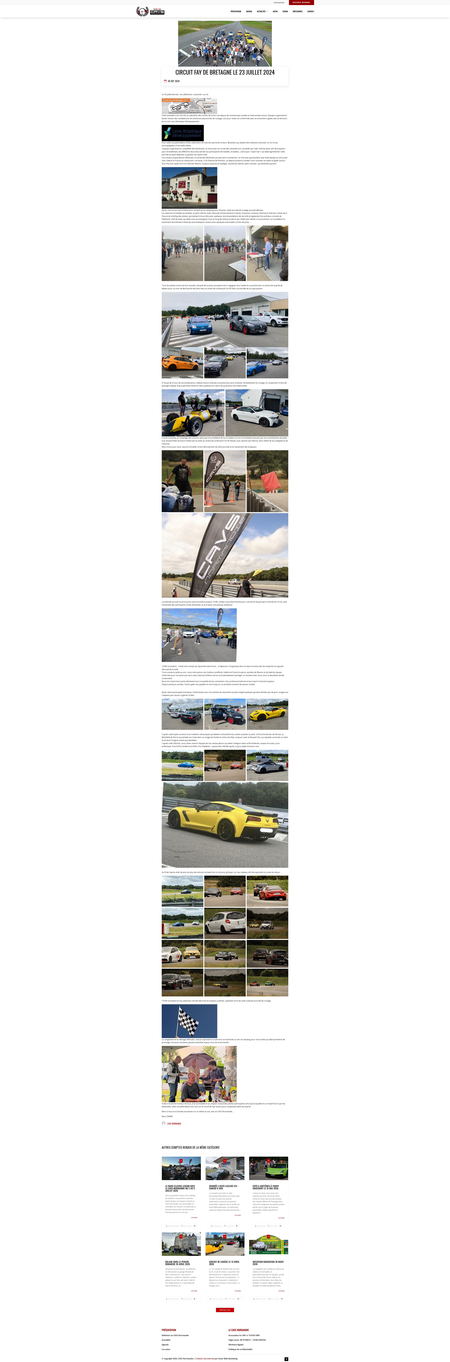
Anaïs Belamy (217, 1226)
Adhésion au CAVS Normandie (175, 1335)
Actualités (166, 1340)
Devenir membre (301, 2)
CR (181, 1161)
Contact (310, 12)
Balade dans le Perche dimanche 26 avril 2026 (181, 1266)
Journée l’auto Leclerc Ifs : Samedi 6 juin (225, 1192)
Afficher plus (225, 1310)
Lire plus (194, 1217)
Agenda (249, 12)
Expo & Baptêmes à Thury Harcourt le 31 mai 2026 (268, 1192)
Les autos (166, 1349)
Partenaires (297, 12)
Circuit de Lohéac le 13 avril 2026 (225, 1266)
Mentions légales (236, 1344)
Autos (275, 12)
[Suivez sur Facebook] (286, 1359)
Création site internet (204, 1358)
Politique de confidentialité (240, 1349)
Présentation (236, 12)
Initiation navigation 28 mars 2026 (268, 1266)
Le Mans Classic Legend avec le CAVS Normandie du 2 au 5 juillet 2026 (181, 1192)
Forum (285, 12)
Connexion (279, 2)
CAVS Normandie (173, 1226)
